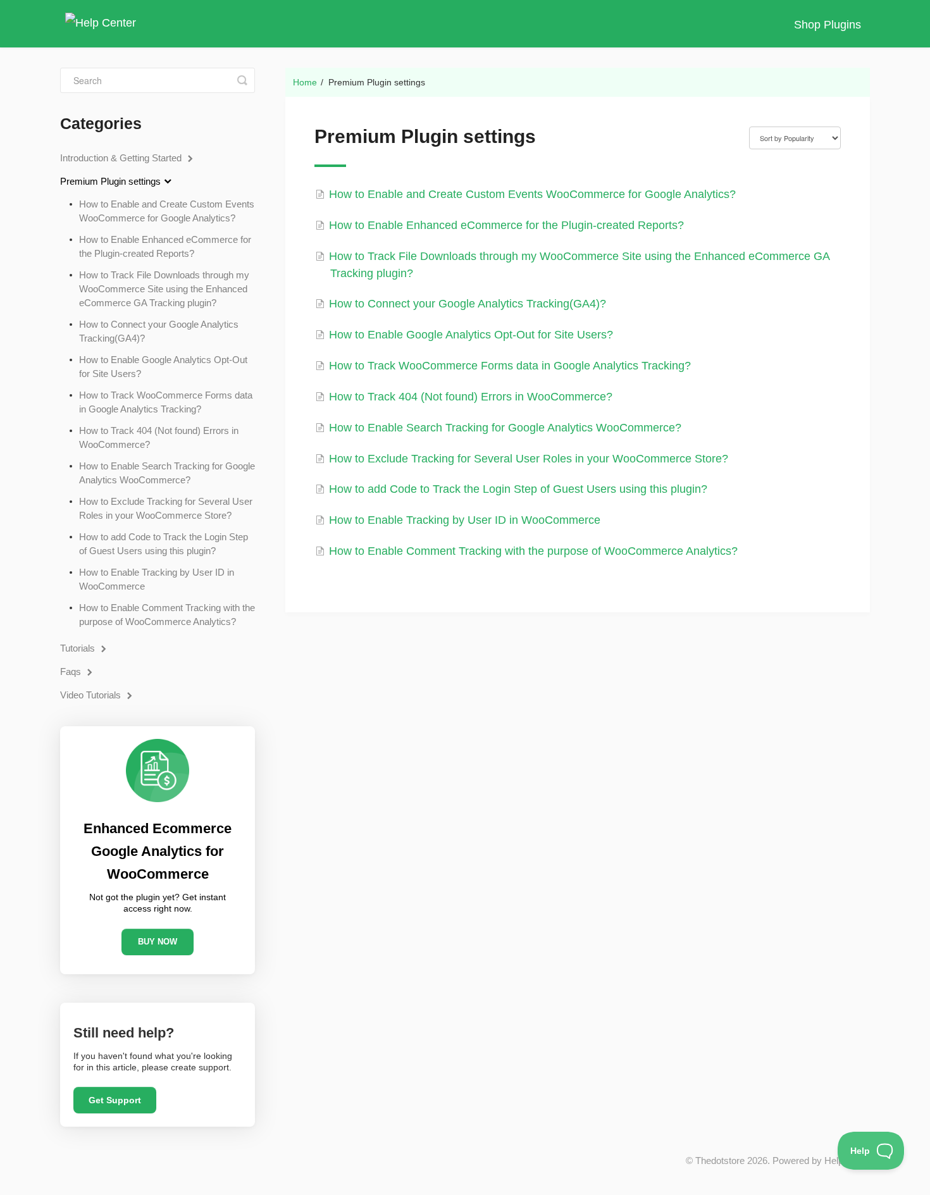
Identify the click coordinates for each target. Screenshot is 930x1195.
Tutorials (78, 648)
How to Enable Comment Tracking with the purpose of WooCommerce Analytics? (167, 614)
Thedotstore (720, 1160)
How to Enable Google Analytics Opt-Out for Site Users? (163, 366)
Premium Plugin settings (111, 181)
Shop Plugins (827, 24)
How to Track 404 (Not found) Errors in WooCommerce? (159, 437)
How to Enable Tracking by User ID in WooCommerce (156, 579)
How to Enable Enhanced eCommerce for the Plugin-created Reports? (165, 246)
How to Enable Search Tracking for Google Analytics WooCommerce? (167, 473)
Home (305, 82)
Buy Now (157, 941)
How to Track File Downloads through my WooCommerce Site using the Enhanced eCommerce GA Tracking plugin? (164, 288)
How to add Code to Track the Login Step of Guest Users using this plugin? (163, 543)
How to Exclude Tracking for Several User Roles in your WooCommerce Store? (165, 508)
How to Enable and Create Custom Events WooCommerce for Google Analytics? (166, 211)
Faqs (72, 671)
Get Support (115, 1100)
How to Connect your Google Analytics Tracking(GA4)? (159, 331)
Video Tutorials (91, 695)
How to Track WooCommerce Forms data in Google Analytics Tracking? (165, 402)
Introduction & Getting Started (122, 157)
